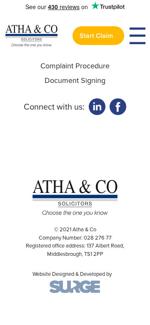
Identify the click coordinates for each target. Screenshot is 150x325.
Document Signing (75, 80)
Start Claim (96, 35)
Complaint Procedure (75, 65)
